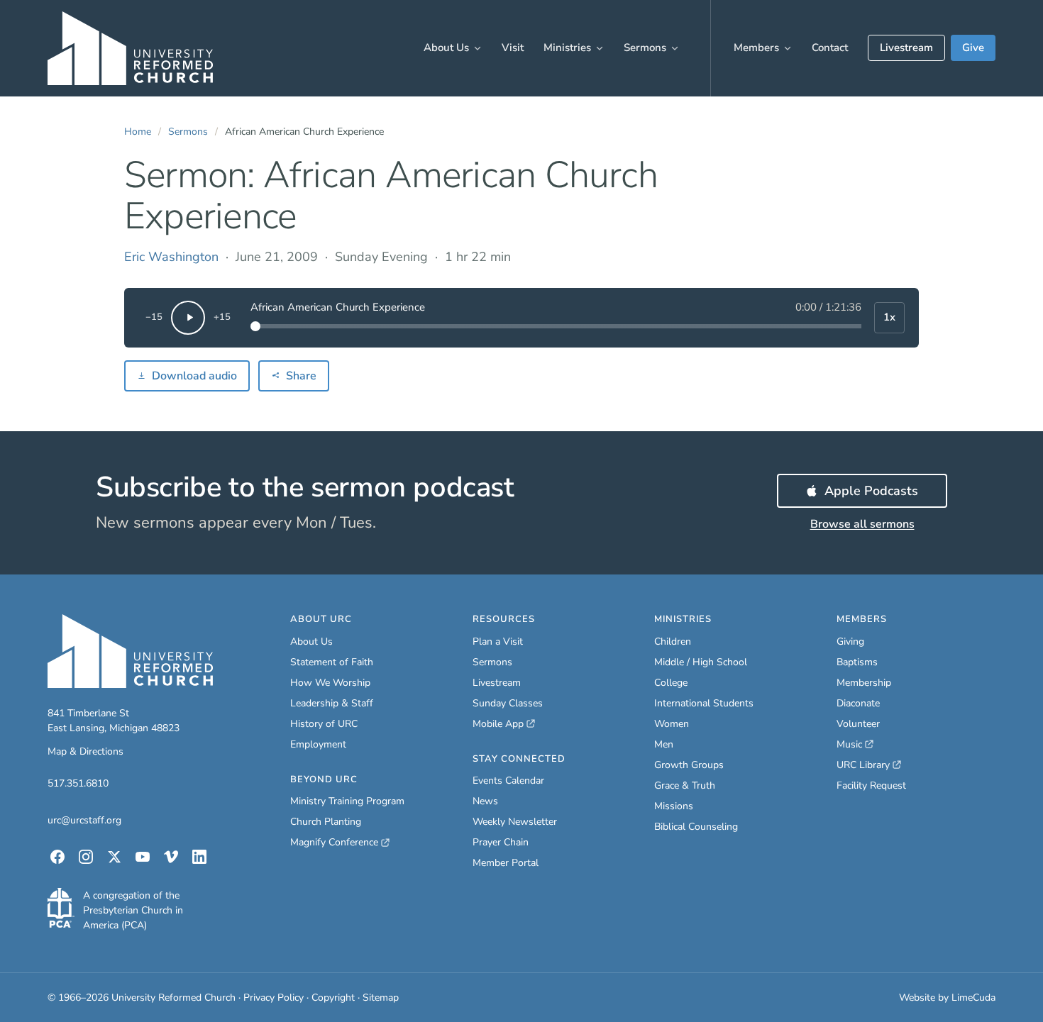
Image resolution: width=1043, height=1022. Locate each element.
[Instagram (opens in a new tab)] (86, 857)
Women (671, 724)
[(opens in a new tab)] (61, 908)
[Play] (188, 318)
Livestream (906, 47)
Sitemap (381, 997)
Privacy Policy (273, 997)
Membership (864, 682)
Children (672, 641)
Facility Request (871, 785)
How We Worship (330, 682)
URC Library (869, 765)
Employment (318, 744)
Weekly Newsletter (515, 821)
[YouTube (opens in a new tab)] (143, 857)
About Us (446, 47)
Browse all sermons (862, 524)
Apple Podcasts (885, 495)
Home (137, 131)
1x (889, 317)
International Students (704, 703)
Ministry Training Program (347, 801)
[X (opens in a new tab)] (114, 857)
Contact (830, 47)
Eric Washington (171, 256)
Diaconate (858, 703)
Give (973, 47)
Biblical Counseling (696, 826)
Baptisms (857, 662)
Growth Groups (689, 765)
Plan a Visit (498, 641)
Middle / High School (700, 662)
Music (855, 745)
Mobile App (504, 724)
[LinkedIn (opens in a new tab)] (199, 857)
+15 (222, 317)
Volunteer (858, 724)
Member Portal (506, 863)
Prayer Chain (501, 842)
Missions (673, 806)
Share (301, 376)
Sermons (645, 47)
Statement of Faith (331, 662)
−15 (153, 317)
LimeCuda (973, 997)
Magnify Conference (335, 842)
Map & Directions (85, 751)
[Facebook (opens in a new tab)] (57, 857)
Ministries (567, 47)
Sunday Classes (508, 703)
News (485, 801)
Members (756, 47)
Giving (850, 641)
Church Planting (325, 821)
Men (663, 744)
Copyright (333, 997)
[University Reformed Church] (130, 651)
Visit (513, 47)
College (671, 682)
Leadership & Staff (331, 703)
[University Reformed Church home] (130, 48)
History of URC (324, 724)
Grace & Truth (684, 785)
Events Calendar (508, 780)
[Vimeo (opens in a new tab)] (171, 857)
